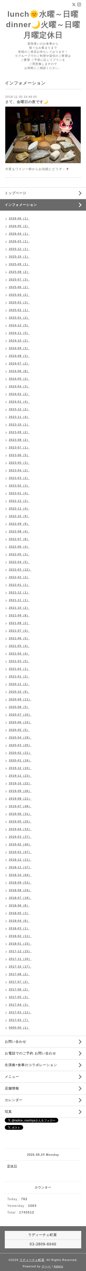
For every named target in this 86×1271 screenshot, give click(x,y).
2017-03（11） (20, 1012)
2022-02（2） (19, 577)
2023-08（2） (19, 440)
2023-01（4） (19, 493)
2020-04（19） (20, 737)
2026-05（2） (19, 226)
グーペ (46, 1266)
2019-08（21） (20, 798)
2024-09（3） (19, 348)
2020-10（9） (19, 691)
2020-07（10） (20, 714)
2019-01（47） (20, 852)
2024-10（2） (19, 340)
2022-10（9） (19, 516)
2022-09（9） (19, 524)
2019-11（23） (20, 775)
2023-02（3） (19, 485)
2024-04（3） (19, 386)
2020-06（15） (20, 722)
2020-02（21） (20, 753)
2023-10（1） (19, 424)
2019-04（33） (20, 829)
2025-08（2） (19, 272)
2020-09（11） (20, 699)
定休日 (12, 1166)
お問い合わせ (15, 1041)
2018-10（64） (20, 875)
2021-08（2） (19, 623)
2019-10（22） (20, 783)
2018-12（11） (20, 859)
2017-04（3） (19, 1004)
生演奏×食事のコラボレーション (31, 1065)
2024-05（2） (19, 378)
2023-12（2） (19, 409)
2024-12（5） (19, 325)
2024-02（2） (19, 394)
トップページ (15, 193)
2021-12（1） (19, 592)
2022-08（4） (19, 531)
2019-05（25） (20, 821)
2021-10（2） (19, 607)
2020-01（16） (20, 760)
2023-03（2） (19, 478)
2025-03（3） (19, 302)
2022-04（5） (19, 562)
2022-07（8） (19, 539)
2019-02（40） (20, 844)
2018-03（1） (19, 928)
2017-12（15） (20, 951)
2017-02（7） (19, 1020)
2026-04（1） (19, 233)
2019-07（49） (20, 806)
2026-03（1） (19, 241)
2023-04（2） (19, 470)
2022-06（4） (19, 546)
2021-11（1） (19, 600)
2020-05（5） (19, 730)
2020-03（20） (20, 745)
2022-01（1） (19, 585)
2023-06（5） (19, 455)
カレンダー (14, 1100)
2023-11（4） (19, 417)
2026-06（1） (19, 218)
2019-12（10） (20, 768)
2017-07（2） (19, 982)
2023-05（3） (19, 462)
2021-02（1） (19, 669)
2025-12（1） (19, 249)
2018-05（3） (19, 913)
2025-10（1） (19, 256)
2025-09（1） (19, 264)
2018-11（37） (20, 867)
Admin (58, 1266)
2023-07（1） (19, 447)
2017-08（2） (19, 974)
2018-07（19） (20, 898)
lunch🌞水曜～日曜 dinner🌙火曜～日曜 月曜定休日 (43, 24)
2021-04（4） (19, 653)
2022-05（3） (19, 554)
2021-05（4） (19, 646)
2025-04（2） (19, 295)
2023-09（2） (19, 432)
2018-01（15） (20, 943)
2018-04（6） (19, 920)
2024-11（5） (19, 333)
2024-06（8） (19, 371)
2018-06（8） (19, 905)
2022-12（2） (19, 501)
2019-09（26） (20, 791)
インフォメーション (21, 205)
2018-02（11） (20, 936)
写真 (8, 1112)
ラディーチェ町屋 (32, 1260)
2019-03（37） (20, 837)
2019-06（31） (20, 814)
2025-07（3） (19, 279)
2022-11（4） (19, 508)
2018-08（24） (20, 890)
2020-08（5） (19, 707)
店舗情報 (12, 1088)
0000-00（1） (19, 1027)
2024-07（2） (19, 363)
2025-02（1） (19, 310)
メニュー (12, 1076)
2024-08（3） (19, 356)
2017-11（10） (20, 959)
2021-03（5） (19, 661)
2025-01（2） (19, 317)
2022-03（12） (20, 569)
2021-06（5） (19, 638)
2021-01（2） (19, 676)
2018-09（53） (20, 882)
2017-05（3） (19, 997)
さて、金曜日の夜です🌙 (26, 102)
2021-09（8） (19, 615)
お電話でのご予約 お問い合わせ (30, 1053)
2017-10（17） (20, 966)
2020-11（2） (19, 684)
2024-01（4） (19, 401)
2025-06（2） (19, 287)
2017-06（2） (19, 989)
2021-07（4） (19, 630)
